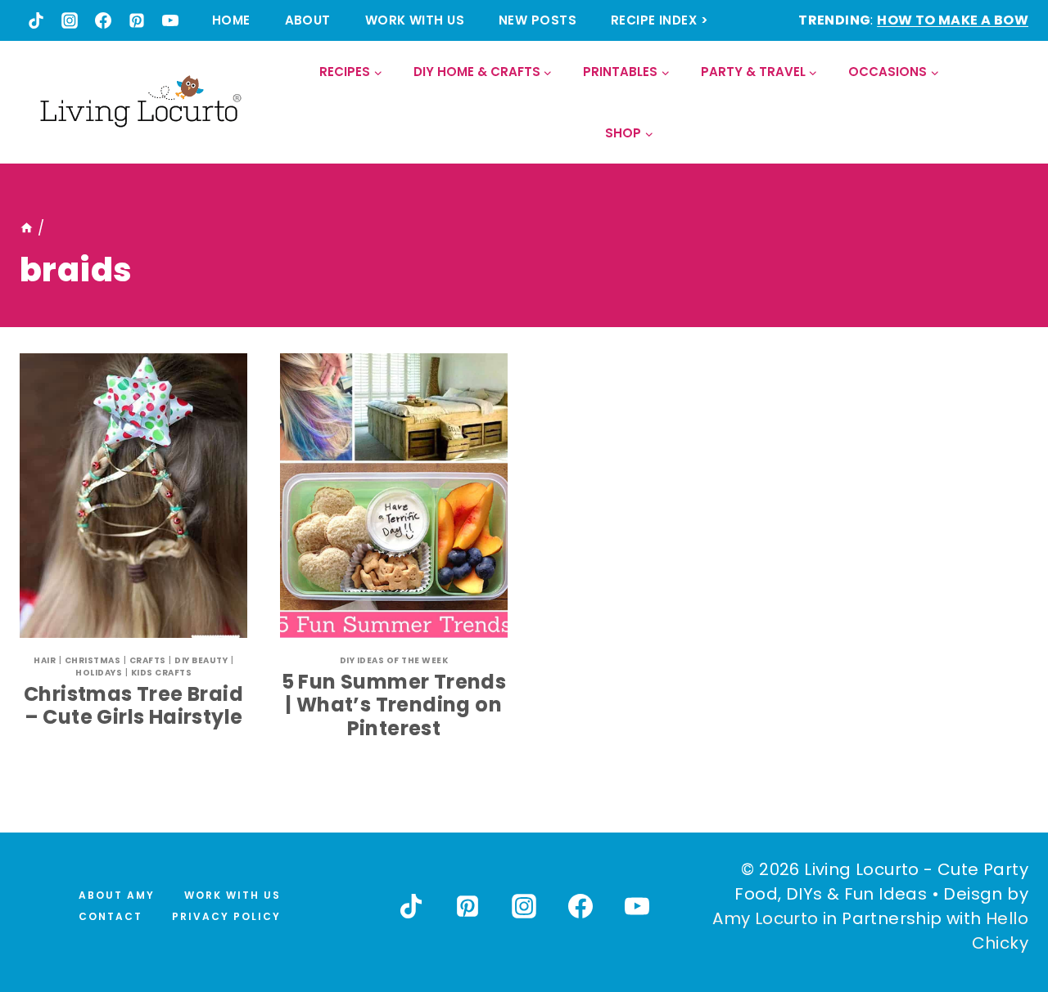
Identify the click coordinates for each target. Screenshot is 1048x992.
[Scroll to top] (999, 919)
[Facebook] (103, 20)
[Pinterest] (136, 20)
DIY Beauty (201, 660)
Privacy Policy (226, 916)
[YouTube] (170, 20)
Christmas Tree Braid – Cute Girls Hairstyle (133, 705)
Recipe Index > (659, 20)
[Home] (27, 228)
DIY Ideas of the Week (394, 660)
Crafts (147, 660)
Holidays (98, 673)
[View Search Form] (1014, 102)
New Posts (537, 20)
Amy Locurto (765, 918)
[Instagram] (69, 20)
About (308, 20)
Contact (110, 916)
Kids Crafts (161, 673)
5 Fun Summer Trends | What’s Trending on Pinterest (394, 705)
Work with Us (414, 20)
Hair (45, 660)
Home (231, 20)
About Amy (117, 895)
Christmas (93, 660)
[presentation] (133, 495)
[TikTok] (36, 20)
